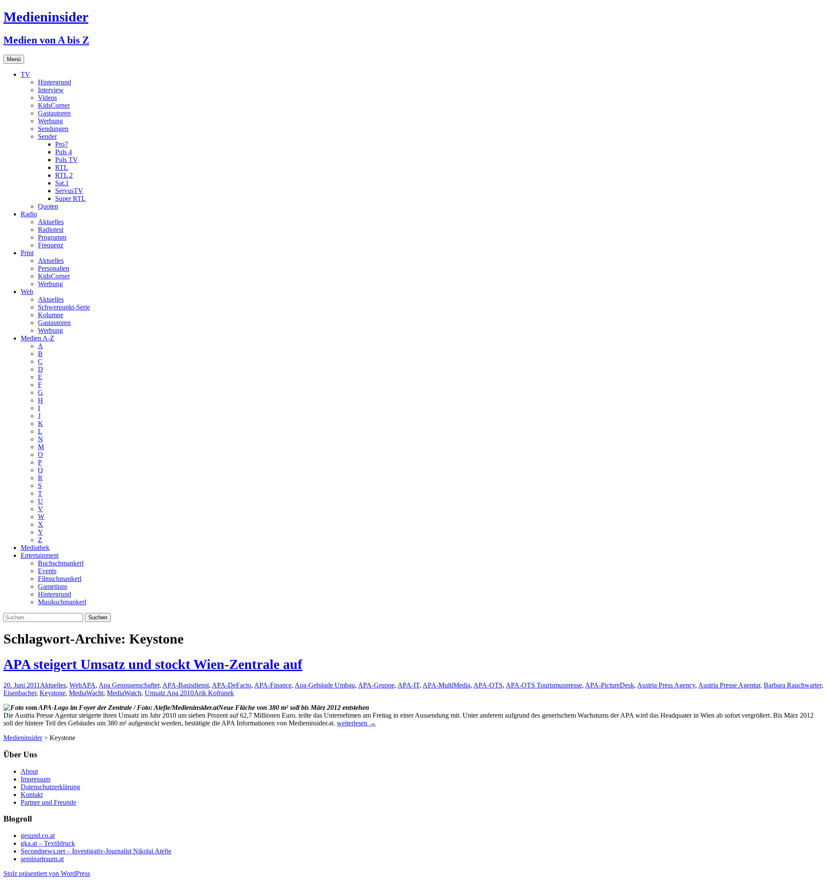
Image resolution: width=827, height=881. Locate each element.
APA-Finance (273, 685)
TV (25, 74)
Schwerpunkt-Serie (64, 307)
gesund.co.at (38, 835)
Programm (52, 237)
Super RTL (70, 198)
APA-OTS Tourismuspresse (544, 685)
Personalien (53, 268)
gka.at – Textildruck (48, 843)
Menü (14, 59)
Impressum (35, 779)
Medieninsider (22, 737)
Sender (47, 136)
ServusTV (69, 190)
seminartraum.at (42, 858)
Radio (29, 214)
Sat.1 (62, 183)
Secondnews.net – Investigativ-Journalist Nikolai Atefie (96, 851)
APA (89, 685)
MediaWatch (124, 693)
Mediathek (35, 547)
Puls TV (66, 159)
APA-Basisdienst (185, 685)
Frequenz (50, 245)
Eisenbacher (19, 693)
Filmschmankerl (59, 578)
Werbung (50, 121)
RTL (61, 167)
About (29, 771)
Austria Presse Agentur (729, 685)
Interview (51, 90)
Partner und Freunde (48, 802)
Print (27, 252)
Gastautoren (54, 113)
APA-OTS (488, 685)
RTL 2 (64, 175)
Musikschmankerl (62, 602)
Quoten (48, 206)
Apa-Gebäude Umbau (325, 685)
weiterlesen (356, 723)
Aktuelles (51, 221)
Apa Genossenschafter (129, 685)
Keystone (52, 693)
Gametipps (52, 586)
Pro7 (61, 144)
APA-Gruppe (376, 685)
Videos (47, 97)
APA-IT (409, 685)
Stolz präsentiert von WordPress (46, 873)
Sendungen (53, 128)
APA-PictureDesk (609, 685)
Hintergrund (54, 82)
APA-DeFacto (231, 685)
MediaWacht (86, 693)
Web (27, 291)
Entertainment (40, 555)
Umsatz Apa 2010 (169, 693)
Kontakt (32, 794)
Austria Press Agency (666, 685)
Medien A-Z (37, 338)
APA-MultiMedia (446, 685)
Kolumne (50, 315)
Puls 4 (63, 152)
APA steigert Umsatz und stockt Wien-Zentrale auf (152, 664)
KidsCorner (54, 105)
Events (47, 571)
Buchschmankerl (61, 563)
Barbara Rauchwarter (792, 685)
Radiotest (50, 229)
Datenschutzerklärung (50, 786)
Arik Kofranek (214, 693)
